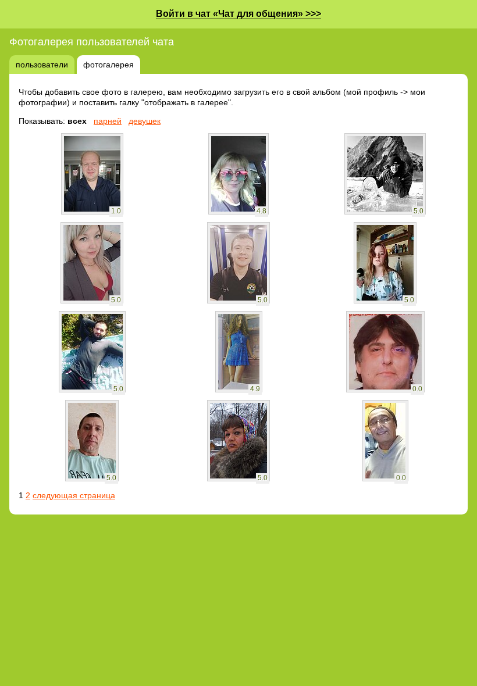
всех (77, 121)
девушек (145, 121)
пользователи (42, 64)
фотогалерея (108, 64)
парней (108, 121)
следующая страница (74, 495)
